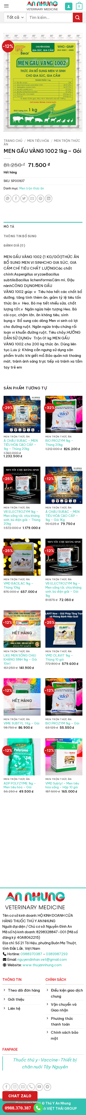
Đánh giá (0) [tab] (14, 245)
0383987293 (57, 954)
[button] (6, 5)
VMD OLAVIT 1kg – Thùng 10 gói (59, 657)
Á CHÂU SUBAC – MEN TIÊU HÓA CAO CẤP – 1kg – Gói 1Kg (62, 516)
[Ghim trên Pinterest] (40, 198)
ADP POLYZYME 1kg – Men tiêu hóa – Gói (20, 785)
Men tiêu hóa (38, 141)
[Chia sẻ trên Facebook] (16, 198)
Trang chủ (13, 141)
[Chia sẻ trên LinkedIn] (48, 198)
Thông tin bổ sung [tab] (20, 236)
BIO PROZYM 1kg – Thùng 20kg (59, 443)
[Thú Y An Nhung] (42, 5)
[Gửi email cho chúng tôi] (23, 1087)
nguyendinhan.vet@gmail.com (42, 959)
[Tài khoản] (68, 6)
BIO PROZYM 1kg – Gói (62, 723)
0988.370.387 (18, 1107)
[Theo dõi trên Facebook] (6, 1087)
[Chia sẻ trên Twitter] (24, 198)
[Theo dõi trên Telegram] (47, 1087)
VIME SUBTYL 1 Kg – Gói (21, 723)
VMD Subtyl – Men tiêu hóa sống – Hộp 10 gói (62, 785)
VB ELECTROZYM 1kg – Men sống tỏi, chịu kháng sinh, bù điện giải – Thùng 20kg (22, 517)
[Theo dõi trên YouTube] (39, 1087)
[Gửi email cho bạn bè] (32, 198)
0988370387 (31, 954)
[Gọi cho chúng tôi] (31, 1087)
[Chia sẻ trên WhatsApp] (7, 198)
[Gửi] (77, 17)
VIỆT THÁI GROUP (62, 1108)
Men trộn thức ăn (31, 188)
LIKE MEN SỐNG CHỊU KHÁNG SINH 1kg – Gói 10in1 (20, 659)
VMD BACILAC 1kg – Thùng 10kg (18, 585)
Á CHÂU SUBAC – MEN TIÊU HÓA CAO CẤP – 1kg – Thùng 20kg (21, 445)
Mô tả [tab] (9, 226)
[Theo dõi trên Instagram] (14, 1087)
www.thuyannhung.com (42, 965)
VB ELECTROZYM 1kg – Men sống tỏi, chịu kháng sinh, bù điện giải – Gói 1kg (63, 589)
